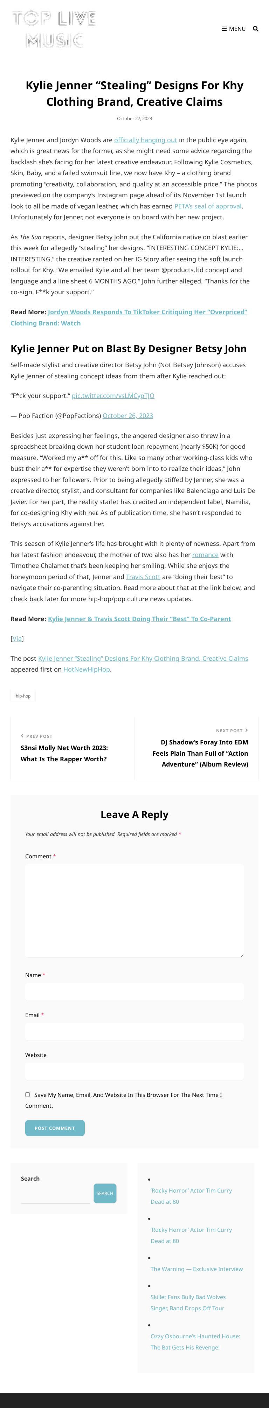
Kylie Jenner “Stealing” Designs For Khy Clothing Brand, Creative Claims (143, 658)
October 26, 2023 (128, 415)
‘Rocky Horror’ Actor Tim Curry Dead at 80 (191, 1196)
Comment (40, 856)
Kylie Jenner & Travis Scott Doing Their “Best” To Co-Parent (139, 618)
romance (205, 554)
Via (17, 638)
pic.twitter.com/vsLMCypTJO (113, 395)
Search (30, 1178)
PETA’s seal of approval (208, 206)
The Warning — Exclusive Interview (197, 1269)
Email (34, 1015)
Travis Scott (143, 576)
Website (36, 1055)
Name (35, 975)
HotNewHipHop (86, 669)
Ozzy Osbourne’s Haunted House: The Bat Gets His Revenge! (195, 1341)
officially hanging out (145, 140)
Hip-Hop (23, 696)
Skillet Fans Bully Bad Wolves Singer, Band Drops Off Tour (188, 1302)
